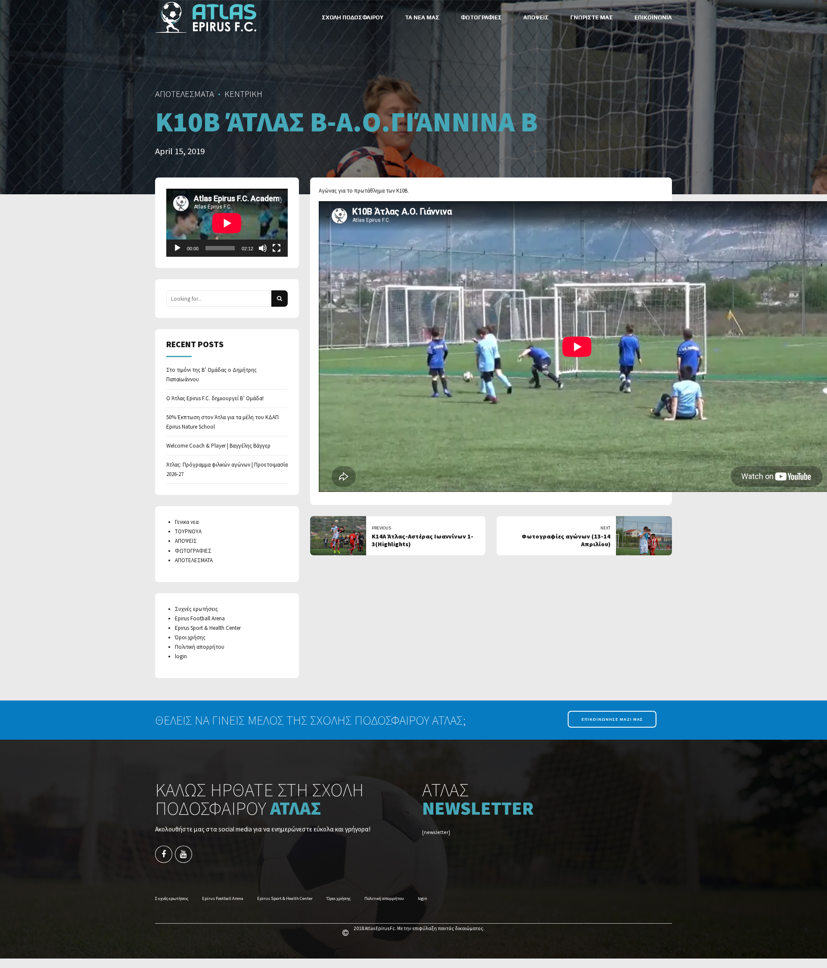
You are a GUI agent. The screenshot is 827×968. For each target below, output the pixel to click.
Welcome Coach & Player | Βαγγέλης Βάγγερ (218, 445)
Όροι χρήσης (190, 637)
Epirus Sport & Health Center (208, 628)
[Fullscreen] (276, 248)
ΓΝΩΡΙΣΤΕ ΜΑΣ (591, 17)
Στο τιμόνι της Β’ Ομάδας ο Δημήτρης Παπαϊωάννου (211, 374)
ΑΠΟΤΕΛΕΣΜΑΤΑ (184, 94)
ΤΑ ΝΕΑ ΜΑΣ (422, 17)
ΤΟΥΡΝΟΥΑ (188, 531)
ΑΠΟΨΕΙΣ (536, 17)
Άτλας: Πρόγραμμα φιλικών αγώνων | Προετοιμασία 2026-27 (227, 469)
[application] (227, 223)
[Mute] (262, 248)
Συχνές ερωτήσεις (196, 609)
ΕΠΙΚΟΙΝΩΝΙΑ (653, 17)
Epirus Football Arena (200, 618)
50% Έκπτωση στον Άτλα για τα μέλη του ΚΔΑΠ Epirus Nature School (222, 422)
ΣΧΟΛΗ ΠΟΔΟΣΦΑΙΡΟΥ (352, 17)
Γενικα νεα (187, 522)
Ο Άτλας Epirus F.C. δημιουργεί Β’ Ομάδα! (215, 398)
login (181, 656)
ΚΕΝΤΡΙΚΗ (243, 94)
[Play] (177, 248)
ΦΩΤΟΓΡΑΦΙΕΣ (481, 17)
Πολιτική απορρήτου (199, 647)
